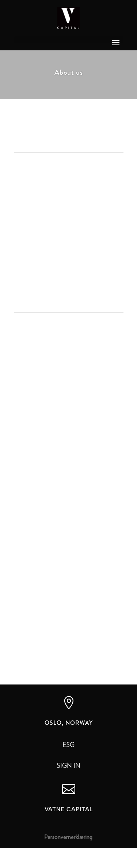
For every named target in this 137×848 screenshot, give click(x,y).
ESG (68, 745)
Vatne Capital (69, 809)
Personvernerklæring (68, 837)
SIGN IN (68, 766)
